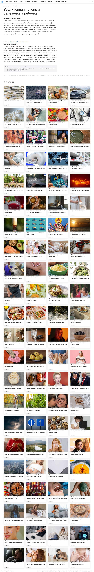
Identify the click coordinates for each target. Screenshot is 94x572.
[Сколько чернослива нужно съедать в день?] (80, 338)
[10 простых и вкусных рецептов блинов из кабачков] (58, 294)
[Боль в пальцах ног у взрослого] (58, 360)
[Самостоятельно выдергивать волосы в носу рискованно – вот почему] (58, 448)
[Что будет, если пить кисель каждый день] (14, 206)
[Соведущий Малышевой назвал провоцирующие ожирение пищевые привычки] (14, 382)
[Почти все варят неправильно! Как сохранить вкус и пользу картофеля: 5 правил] (58, 272)
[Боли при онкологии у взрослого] (80, 426)
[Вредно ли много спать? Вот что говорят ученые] (80, 404)
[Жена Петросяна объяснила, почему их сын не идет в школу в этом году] (58, 404)
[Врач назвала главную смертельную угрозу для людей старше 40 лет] (14, 250)
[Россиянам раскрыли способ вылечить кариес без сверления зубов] (58, 492)
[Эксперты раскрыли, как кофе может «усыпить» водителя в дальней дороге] (36, 140)
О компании (6, 571)
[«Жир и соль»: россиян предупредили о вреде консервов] (80, 140)
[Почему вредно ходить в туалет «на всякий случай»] (14, 338)
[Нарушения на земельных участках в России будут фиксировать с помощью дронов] (58, 470)
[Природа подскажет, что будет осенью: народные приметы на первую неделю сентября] (14, 140)
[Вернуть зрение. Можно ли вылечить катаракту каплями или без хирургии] (36, 558)
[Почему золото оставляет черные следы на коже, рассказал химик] (80, 558)
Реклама (11, 571)
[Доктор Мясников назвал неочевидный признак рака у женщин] (58, 206)
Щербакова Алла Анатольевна (19, 42)
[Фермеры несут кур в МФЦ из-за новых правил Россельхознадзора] (58, 96)
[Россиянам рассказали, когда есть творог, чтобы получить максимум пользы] (14, 118)
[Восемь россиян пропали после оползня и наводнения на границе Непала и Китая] (14, 470)
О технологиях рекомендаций (72, 571)
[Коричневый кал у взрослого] (80, 206)
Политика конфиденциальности (85, 571)
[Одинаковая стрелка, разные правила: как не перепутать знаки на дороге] (36, 426)
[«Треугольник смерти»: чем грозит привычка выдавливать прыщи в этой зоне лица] (14, 536)
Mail (2, 571)
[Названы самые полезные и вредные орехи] (58, 426)
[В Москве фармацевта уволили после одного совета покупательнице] (80, 162)
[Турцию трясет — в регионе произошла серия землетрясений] (58, 162)
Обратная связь (61, 571)
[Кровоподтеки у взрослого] (36, 272)
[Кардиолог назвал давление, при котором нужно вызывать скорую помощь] (36, 118)
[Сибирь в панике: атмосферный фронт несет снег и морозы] (58, 316)
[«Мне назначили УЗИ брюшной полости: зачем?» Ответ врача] (36, 470)
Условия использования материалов (49, 571)
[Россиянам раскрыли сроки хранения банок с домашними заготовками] (36, 492)
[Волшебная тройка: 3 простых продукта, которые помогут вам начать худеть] (14, 316)
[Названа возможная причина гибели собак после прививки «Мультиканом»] (14, 272)
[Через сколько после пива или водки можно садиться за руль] (36, 338)
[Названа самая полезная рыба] (14, 96)
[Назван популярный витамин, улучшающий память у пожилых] (14, 184)
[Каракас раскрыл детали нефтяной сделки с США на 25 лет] (80, 228)
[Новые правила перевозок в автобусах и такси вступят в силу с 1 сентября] (58, 184)
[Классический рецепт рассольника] (80, 514)
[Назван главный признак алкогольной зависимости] (80, 250)
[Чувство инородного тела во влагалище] (58, 250)
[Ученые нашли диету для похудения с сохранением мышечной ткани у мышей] (36, 316)
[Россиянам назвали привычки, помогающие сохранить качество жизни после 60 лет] (14, 448)
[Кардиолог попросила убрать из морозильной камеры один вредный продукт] (58, 140)
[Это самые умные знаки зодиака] (58, 536)
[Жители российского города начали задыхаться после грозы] (14, 426)
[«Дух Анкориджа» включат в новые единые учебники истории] (80, 382)
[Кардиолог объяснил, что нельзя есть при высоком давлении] (36, 206)
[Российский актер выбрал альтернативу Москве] (80, 448)
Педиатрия (14, 5)
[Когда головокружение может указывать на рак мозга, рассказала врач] (80, 536)
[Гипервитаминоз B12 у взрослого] (14, 558)
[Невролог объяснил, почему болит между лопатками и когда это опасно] (58, 514)
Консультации (7, 5)
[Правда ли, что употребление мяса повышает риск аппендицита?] (14, 492)
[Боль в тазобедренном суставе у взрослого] (14, 294)
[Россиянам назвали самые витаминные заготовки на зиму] (36, 360)
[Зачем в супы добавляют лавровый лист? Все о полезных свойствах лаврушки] (80, 272)
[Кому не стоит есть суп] (80, 470)
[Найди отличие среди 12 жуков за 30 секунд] (36, 228)
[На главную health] (7, 1)
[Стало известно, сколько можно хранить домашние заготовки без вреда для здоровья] (36, 382)
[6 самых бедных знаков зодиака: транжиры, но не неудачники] (58, 558)
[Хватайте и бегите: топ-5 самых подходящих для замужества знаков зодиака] (36, 448)
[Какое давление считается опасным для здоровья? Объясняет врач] (80, 118)
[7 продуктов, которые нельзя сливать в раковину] (80, 316)
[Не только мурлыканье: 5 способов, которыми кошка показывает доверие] (80, 360)
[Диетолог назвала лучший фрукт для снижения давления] (36, 404)
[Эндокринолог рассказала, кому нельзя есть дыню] (36, 294)
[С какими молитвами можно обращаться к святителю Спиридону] (58, 228)
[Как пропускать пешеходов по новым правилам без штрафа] (36, 184)
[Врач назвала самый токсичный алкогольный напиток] (14, 228)
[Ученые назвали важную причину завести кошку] (14, 360)
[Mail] (2, 1)
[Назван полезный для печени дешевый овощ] (58, 118)
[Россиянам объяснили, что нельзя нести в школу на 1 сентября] (36, 250)
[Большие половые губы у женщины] (14, 162)
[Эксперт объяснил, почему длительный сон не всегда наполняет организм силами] (36, 514)
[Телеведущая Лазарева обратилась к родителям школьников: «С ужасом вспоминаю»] (58, 382)
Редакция (39, 571)
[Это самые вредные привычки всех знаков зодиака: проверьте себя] (58, 338)
